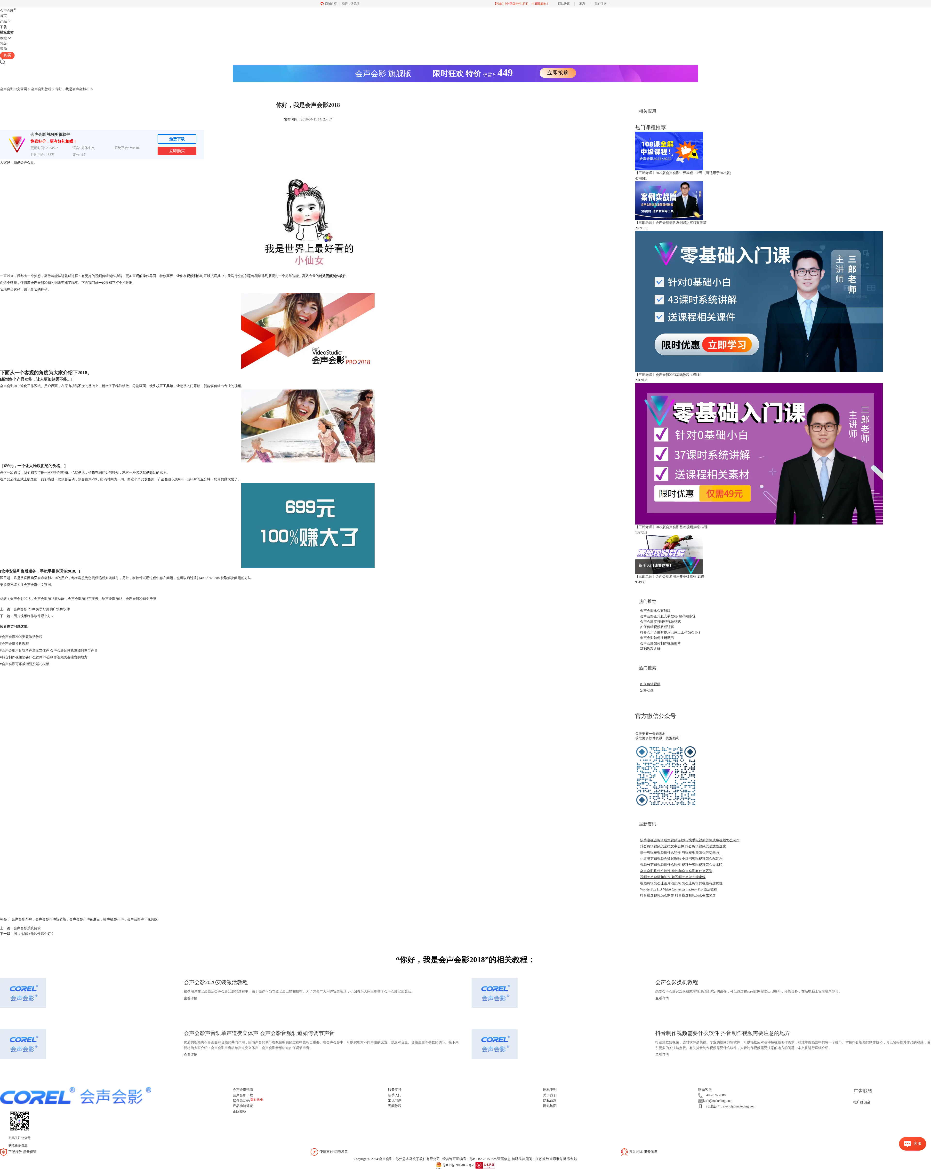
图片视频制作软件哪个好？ (34, 616)
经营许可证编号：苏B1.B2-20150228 (469, 1159)
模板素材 (7, 32)
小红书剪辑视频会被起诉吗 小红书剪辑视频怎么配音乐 (681, 858)
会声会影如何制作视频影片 (660, 643)
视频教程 (394, 1106)
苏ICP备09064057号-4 (458, 1165)
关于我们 (550, 1095)
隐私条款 (550, 1100)
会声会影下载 (243, 1095)
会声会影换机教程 (14, 643)
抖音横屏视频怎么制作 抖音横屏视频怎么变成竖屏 (678, 895)
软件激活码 (241, 1100)
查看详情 (190, 998)
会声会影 (8, 10)
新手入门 (394, 1095)
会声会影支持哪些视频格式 (660, 621)
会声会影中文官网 (13, 89)
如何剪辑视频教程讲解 (657, 627)
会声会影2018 (20, 599)
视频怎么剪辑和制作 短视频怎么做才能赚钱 (673, 877)
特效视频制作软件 (332, 276)
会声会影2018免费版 (141, 599)
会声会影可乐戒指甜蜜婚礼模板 (24, 664)
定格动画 (647, 690)
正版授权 (239, 1111)
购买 (7, 55)
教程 (3, 38)
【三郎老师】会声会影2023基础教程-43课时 (668, 375)
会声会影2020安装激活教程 (21, 637)
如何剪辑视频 (650, 684)
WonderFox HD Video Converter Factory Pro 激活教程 (678, 889)
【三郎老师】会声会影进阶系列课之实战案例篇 (670, 222)
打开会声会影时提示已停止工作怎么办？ (670, 632)
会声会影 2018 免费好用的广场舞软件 (42, 609)
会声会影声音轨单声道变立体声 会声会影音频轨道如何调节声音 (49, 650)
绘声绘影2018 (112, 599)
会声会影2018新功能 (49, 599)
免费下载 (177, 139)
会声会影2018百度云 (83, 599)
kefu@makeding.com (717, 1101)
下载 (3, 27)
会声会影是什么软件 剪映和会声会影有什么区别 (676, 871)
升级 (3, 43)
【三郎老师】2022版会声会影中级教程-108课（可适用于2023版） (684, 173)
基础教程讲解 (650, 649)
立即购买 (177, 151)
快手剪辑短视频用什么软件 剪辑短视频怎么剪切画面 (679, 852)
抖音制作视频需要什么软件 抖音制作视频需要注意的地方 (44, 657)
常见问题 (394, 1100)
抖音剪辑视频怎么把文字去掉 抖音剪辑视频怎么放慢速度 (683, 846)
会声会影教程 (41, 89)
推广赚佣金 (861, 1102)
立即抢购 (558, 73)
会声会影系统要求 (27, 928)
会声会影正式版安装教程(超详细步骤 (668, 616)
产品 (3, 21)
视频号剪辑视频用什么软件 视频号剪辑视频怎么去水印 (681, 865)
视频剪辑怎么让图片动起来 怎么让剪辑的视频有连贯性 (681, 883)
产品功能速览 (243, 1106)
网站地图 (550, 1106)
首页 (3, 16)
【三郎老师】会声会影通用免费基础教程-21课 (669, 576)
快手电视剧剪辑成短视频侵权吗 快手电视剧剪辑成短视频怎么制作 (689, 840)
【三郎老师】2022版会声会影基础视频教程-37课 (671, 527)
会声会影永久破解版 (655, 610)
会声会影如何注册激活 (657, 638)
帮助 (3, 49)
